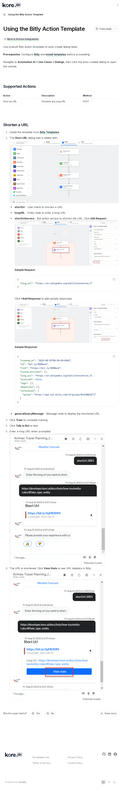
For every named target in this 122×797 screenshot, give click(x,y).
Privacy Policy (75, 757)
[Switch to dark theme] (114, 782)
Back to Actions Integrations (23, 39)
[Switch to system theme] (103, 782)
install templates (56, 54)
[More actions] (117, 5)
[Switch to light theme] (109, 782)
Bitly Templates (49, 132)
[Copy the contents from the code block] (114, 279)
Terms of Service (41, 763)
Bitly (37, 54)
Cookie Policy (75, 763)
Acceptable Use (40, 757)
